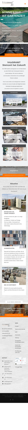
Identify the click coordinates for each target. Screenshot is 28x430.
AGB (16, 332)
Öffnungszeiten (7, 383)
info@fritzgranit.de (8, 381)
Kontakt (16, 326)
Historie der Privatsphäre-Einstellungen (18, 347)
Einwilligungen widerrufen (18, 351)
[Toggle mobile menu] (25, 3)
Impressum (17, 334)
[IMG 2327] (14, 267)
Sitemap (17, 337)
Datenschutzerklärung (20, 329)
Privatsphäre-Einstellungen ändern (19, 341)
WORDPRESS (20, 396)
